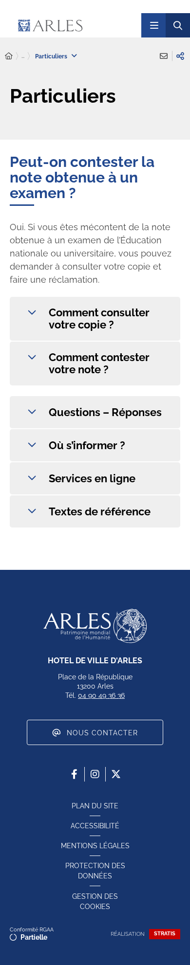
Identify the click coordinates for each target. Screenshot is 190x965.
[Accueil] (9, 56)
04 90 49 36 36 (101, 695)
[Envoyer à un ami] (163, 56)
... (22, 56)
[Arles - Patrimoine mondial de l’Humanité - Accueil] (95, 625)
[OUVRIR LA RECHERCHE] (178, 25)
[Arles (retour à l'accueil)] (73, 25)
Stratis (164, 933)
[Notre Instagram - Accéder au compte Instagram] (95, 774)
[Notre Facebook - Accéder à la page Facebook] (74, 774)
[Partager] (180, 56)
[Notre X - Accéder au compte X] (116, 774)
